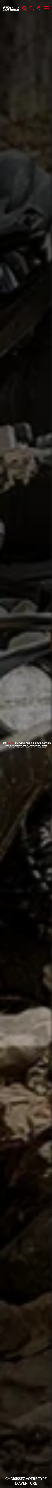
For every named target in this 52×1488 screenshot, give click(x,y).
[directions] (39, 8)
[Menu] (46, 8)
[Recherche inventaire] (24, 8)
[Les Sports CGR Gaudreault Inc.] (10, 8)
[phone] (31, 8)
